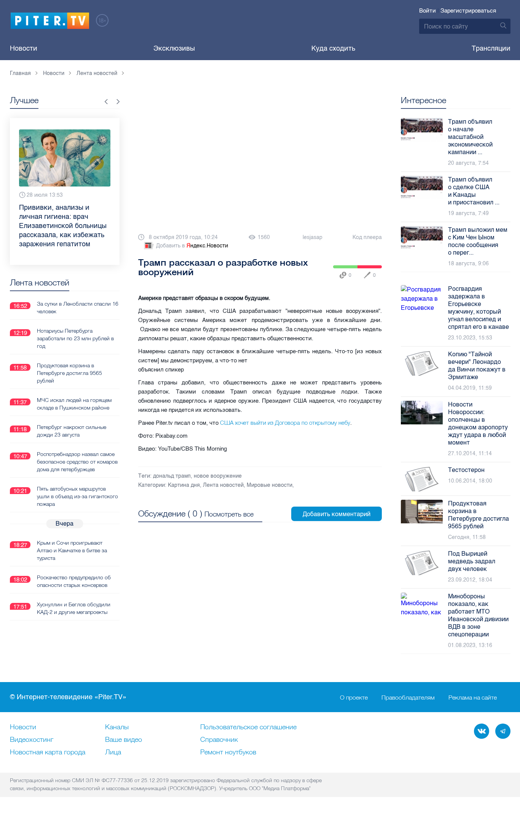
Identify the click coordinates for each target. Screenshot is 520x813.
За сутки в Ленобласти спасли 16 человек (77, 307)
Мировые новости (269, 485)
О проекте (354, 697)
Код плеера (367, 237)
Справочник (219, 740)
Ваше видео (123, 740)
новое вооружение (218, 476)
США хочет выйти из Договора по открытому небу (285, 422)
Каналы (117, 727)
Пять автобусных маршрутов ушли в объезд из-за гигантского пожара (77, 496)
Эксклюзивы (174, 48)
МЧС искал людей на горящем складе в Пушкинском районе (74, 404)
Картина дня (184, 485)
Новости (23, 48)
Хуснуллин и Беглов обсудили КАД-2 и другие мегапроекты (73, 608)
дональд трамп (172, 476)
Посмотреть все (229, 514)
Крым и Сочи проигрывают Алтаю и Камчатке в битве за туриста (72, 550)
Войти (427, 10)
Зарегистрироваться (468, 10)
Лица (113, 752)
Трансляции (491, 48)
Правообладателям (408, 697)
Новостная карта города (47, 752)
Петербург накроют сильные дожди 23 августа (71, 431)
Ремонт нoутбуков (228, 752)
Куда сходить (333, 48)
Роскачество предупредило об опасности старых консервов (74, 581)
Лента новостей (223, 485)
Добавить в (192, 245)
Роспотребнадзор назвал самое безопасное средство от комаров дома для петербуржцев (77, 462)
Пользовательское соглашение (248, 727)
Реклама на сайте (472, 697)
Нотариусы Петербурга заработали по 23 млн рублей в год (75, 338)
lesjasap (312, 237)
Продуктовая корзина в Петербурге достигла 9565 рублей (69, 373)
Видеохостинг (31, 740)
